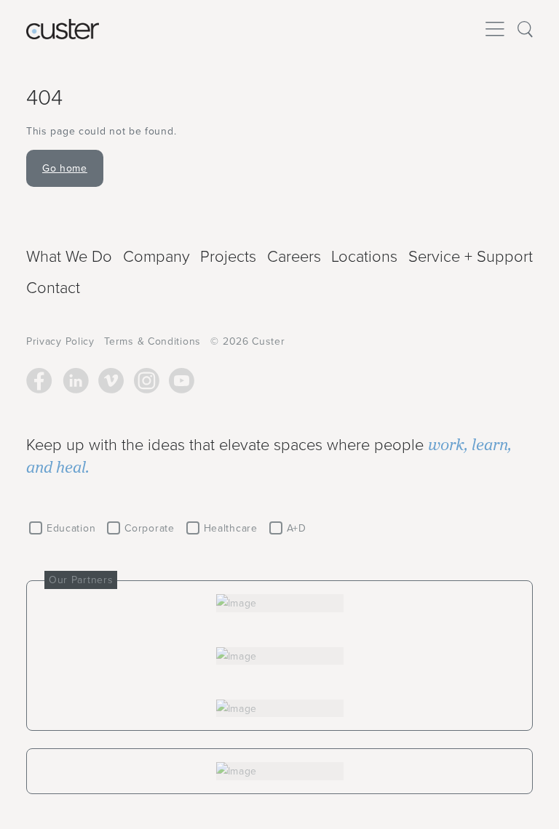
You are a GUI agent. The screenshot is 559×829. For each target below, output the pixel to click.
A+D (296, 528)
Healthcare (231, 528)
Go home (64, 168)
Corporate (149, 528)
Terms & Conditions (152, 341)
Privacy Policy (60, 341)
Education (71, 528)
